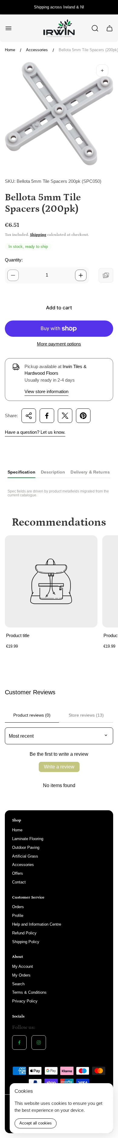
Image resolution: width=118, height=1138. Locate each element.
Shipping (38, 235)
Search (18, 984)
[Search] (95, 28)
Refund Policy (24, 933)
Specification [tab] (21, 472)
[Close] (104, 1091)
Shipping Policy (25, 941)
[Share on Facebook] (47, 415)
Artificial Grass (25, 856)
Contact (19, 882)
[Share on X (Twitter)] (65, 415)
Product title (17, 635)
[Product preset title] (51, 581)
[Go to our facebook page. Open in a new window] (19, 1042)
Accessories (37, 50)
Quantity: (14, 259)
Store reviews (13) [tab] (86, 715)
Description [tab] (53, 472)
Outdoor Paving (25, 847)
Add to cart (59, 308)
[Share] (28, 415)
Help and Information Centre (36, 924)
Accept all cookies (35, 1123)
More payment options (59, 343)
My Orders (21, 975)
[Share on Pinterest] (83, 415)
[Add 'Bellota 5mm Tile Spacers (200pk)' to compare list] (106, 275)
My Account (22, 966)
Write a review (59, 766)
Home (10, 50)
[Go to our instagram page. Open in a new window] (38, 1042)
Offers (17, 873)
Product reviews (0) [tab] (32, 715)
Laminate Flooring (27, 838)
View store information (46, 391)
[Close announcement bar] (109, 7)
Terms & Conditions (29, 992)
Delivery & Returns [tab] (90, 472)
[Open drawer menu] (8, 28)
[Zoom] (102, 70)
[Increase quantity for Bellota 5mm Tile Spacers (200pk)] (81, 275)
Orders (18, 907)
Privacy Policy (25, 1001)
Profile (17, 915)
